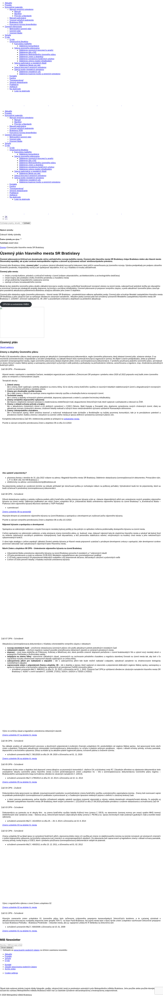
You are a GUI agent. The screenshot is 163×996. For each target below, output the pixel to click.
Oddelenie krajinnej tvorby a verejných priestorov (39, 74)
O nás (7, 37)
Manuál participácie (18, 18)
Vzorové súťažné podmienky (22, 20)
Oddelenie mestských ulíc (30, 72)
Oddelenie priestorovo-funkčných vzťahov (36, 59)
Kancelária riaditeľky (23, 44)
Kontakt (8, 965)
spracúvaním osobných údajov (27, 950)
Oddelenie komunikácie (29, 46)
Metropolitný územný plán (20, 29)
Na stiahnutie (15, 89)
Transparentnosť (17, 80)
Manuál (17, 12)
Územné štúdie (16, 33)
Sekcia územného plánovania (26, 48)
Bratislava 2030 (16, 22)
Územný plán (15, 31)
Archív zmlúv (10, 969)
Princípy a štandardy (23, 16)
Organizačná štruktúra (19, 42)
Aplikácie (13, 87)
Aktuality (8, 3)
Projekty (8, 5)
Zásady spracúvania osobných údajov (21, 967)
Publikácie (14, 85)
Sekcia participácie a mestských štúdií (30, 63)
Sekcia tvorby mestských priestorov (29, 70)
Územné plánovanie (13, 27)
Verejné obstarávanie (19, 82)
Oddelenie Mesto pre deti (30, 65)
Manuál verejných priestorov (21, 9)
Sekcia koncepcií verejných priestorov (30, 67)
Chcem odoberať (6, 947)
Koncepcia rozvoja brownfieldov (23, 24)
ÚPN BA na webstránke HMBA (16, 304)
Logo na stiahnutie (22, 91)
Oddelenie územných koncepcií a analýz (36, 50)
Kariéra (13, 78)
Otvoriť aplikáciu (7, 347)
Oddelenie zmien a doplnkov (31, 57)
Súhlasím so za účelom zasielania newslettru (35, 950)
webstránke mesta (71, 419)
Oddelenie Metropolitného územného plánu (37, 54)
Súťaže (8, 35)
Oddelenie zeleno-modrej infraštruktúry (35, 61)
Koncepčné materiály (14, 7)
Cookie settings (11, 973)
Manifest (17, 14)
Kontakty (13, 76)
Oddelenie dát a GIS (27, 52)
